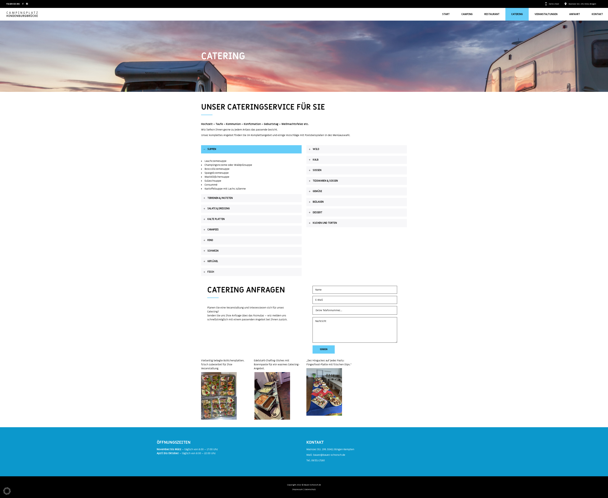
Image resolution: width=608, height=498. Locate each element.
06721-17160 (318, 460)
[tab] (251, 149)
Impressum (297, 489)
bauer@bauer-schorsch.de (329, 455)
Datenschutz (310, 489)
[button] (7, 491)
